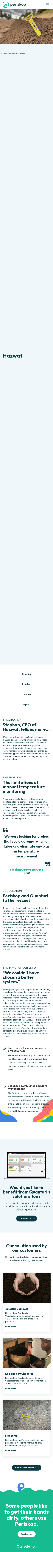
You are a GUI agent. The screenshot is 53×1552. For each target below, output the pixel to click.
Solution (26, 694)
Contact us (25, 1218)
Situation (26, 674)
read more (10, 1326)
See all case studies (25, 1467)
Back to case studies (14, 53)
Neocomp (11, 1435)
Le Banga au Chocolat (19, 1373)
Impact (26, 704)
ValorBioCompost (16, 1309)
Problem (26, 684)
